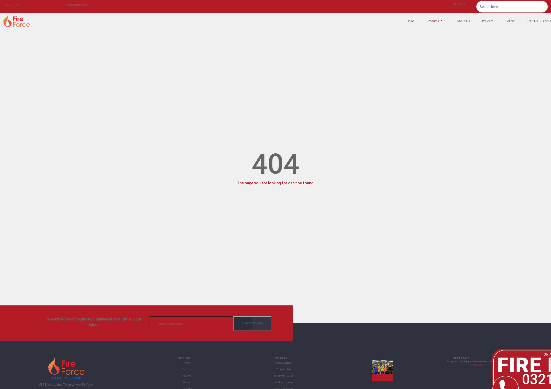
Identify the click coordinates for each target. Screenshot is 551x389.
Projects (487, 21)
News (8, 4)
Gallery (510, 21)
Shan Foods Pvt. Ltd (283, 376)
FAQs (17, 4)
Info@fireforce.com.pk (77, 5)
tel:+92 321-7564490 (66, 378)
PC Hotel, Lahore (283, 369)
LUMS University (283, 363)
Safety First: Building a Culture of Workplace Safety (475, 361)
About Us (463, 21)
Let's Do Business (539, 21)
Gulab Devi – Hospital (283, 382)
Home (411, 21)
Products (433, 21)
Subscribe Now (252, 323)
